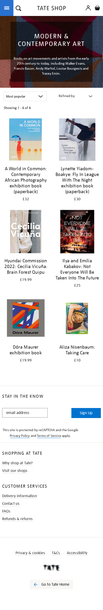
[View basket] (97, 8)
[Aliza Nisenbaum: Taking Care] (77, 319)
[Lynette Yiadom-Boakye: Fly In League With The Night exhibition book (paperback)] (77, 140)
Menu (7, 7)
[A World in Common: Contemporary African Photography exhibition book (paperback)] (26, 140)
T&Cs (56, 553)
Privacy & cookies (30, 553)
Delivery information (19, 496)
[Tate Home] (51, 568)
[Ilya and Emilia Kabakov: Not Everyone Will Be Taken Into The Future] (77, 232)
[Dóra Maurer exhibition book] (26, 319)
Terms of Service (49, 436)
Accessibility (77, 553)
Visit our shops (14, 470)
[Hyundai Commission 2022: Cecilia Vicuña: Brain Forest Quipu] (26, 232)
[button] (18, 8)
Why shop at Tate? (17, 463)
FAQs (6, 511)
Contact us (11, 503)
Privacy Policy (20, 436)
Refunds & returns (17, 519)
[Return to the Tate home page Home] (51, 9)
